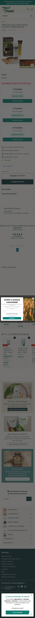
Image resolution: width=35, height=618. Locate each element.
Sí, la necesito (17, 612)
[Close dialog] (33, 298)
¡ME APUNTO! (12, 318)
